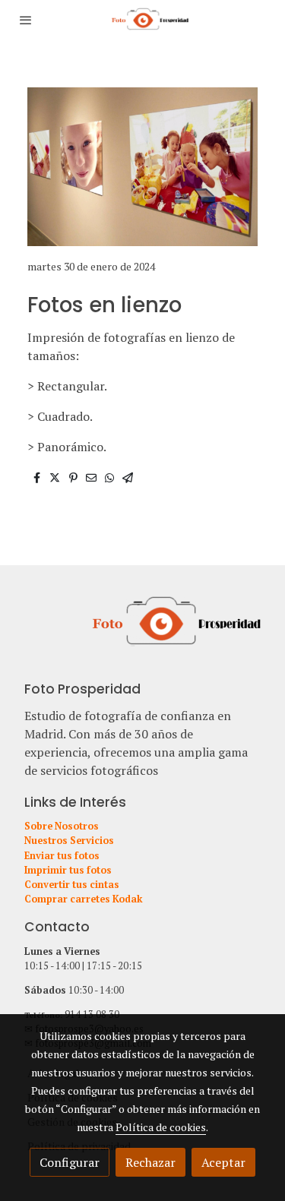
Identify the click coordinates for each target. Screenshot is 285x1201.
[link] (142, 19)
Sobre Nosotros (61, 826)
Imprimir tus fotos (68, 870)
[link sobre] (142, 631)
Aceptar (223, 1162)
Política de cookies (161, 1127)
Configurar (70, 1162)
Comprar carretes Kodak (83, 899)
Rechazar (150, 1162)
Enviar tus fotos (62, 855)
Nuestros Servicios (69, 840)
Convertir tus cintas (71, 884)
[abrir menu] (26, 20)
